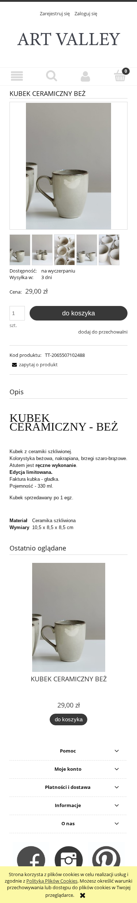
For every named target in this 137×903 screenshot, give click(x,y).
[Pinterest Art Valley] (106, 859)
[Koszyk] (120, 76)
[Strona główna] (68, 37)
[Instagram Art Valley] (68, 859)
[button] (17, 76)
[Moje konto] (86, 76)
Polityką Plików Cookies (51, 881)
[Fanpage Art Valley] (31, 859)
